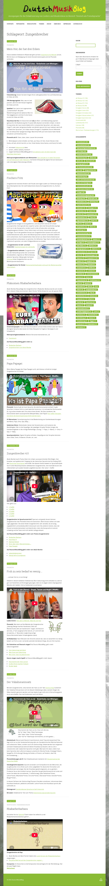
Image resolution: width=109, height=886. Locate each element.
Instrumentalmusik (84, 186)
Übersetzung (82, 158)
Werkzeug (93, 202)
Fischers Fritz (15, 178)
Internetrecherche (83, 236)
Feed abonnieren (83, 86)
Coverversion (91, 214)
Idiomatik (81, 208)
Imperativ (81, 299)
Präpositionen (82, 280)
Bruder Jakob (13, 666)
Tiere (93, 217)
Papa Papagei (14, 363)
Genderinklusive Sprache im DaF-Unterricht (30, 789)
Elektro (80, 289)
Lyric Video (81, 151)
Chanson (81, 264)
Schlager (80, 192)
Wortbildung (81, 318)
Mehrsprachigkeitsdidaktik (86, 148)
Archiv (49, 24)
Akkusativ (81, 286)
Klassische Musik (83, 173)
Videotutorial (20, 147)
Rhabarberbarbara (17, 808)
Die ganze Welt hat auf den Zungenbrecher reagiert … (26, 860)
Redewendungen (91, 255)
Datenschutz (77, 24)
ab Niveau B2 (80, 106)
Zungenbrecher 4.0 (18, 453)
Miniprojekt (92, 198)
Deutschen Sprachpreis (17, 463)
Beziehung (81, 230)
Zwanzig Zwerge (14, 542)
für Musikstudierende (84, 167)
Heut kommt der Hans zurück (18, 662)
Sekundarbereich (83, 145)
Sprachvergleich (93, 242)
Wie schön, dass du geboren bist (19, 655)
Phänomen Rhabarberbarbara (24, 283)
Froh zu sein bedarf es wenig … (24, 571)
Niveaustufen (31, 24)
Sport (93, 252)
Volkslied (80, 274)
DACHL (80, 214)
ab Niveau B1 (80, 103)
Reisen (88, 277)
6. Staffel (11, 516)
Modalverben (82, 296)
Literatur (78, 125)
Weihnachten (82, 217)
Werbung (81, 198)
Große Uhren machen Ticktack (18, 664)
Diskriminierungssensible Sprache (44, 793)
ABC (90, 286)
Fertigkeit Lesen (81, 110)
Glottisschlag (50, 688)
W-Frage (80, 242)
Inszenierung (82, 176)
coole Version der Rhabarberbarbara (48, 856)
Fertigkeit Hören (81, 108)
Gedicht (96, 239)
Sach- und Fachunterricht (85, 180)
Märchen (92, 245)
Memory (80, 258)
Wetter (92, 318)
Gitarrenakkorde (83, 308)
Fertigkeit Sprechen (82, 118)
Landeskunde (80, 123)
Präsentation (92, 324)
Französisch (12, 338)
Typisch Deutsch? (83, 205)
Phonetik (78, 128)
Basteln (88, 283)
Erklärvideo (81, 211)
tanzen (88, 224)
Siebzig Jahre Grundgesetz (17, 555)
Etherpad (10, 259)
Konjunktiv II (92, 258)
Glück (93, 227)
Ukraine (89, 305)
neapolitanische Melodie (48, 55)
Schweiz (91, 271)
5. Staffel (11, 514)
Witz (79, 255)
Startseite (10, 24)
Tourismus (81, 315)
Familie (80, 302)
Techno (80, 305)
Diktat (93, 158)
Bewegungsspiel (83, 249)
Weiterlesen (11, 868)
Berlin (80, 161)
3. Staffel (11, 509)
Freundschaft (92, 315)
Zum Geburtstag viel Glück (17, 650)
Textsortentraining (83, 233)
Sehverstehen (82, 252)
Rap (92, 293)
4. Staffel (11, 511)
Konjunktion (82, 227)
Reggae (93, 321)
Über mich (57, 24)
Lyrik (96, 311)
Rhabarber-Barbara (15, 345)
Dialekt (80, 261)
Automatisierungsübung (85, 195)
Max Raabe (81, 245)
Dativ (79, 283)
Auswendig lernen (83, 239)
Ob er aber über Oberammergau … (20, 544)
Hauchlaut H (13, 540)
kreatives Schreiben (84, 154)
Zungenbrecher (91, 289)
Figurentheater (82, 220)
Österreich (90, 161)
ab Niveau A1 (80, 98)
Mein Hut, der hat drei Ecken (23, 49)
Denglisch (91, 261)
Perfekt (91, 268)
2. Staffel (11, 507)
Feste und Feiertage (84, 183)
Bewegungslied (82, 164)
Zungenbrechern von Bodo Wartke (20, 347)
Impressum (67, 24)
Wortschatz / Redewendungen (85, 130)
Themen (41, 24)
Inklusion (93, 296)
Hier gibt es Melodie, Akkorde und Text (29, 621)
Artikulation (82, 202)
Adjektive (96, 249)
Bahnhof (21, 815)
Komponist (81, 271)
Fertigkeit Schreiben (82, 113)
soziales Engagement (84, 311)
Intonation (81, 327)
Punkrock (81, 324)
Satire (92, 211)
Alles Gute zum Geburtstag (17, 652)
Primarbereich (82, 142)
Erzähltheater (95, 280)
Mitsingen (92, 208)
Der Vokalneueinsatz (19, 682)
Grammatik (79, 120)
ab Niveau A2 (80, 101)
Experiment (90, 302)
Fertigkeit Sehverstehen (83, 115)
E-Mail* (78, 65)
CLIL (79, 170)
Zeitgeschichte (90, 170)
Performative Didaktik (85, 189)
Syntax (80, 277)
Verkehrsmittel (92, 274)
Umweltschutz (82, 293)
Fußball (90, 299)
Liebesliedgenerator (15, 553)
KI (96, 286)
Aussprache (81, 268)
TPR (79, 224)
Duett (94, 220)
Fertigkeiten (20, 24)
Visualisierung (82, 321)
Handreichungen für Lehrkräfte (25, 247)
